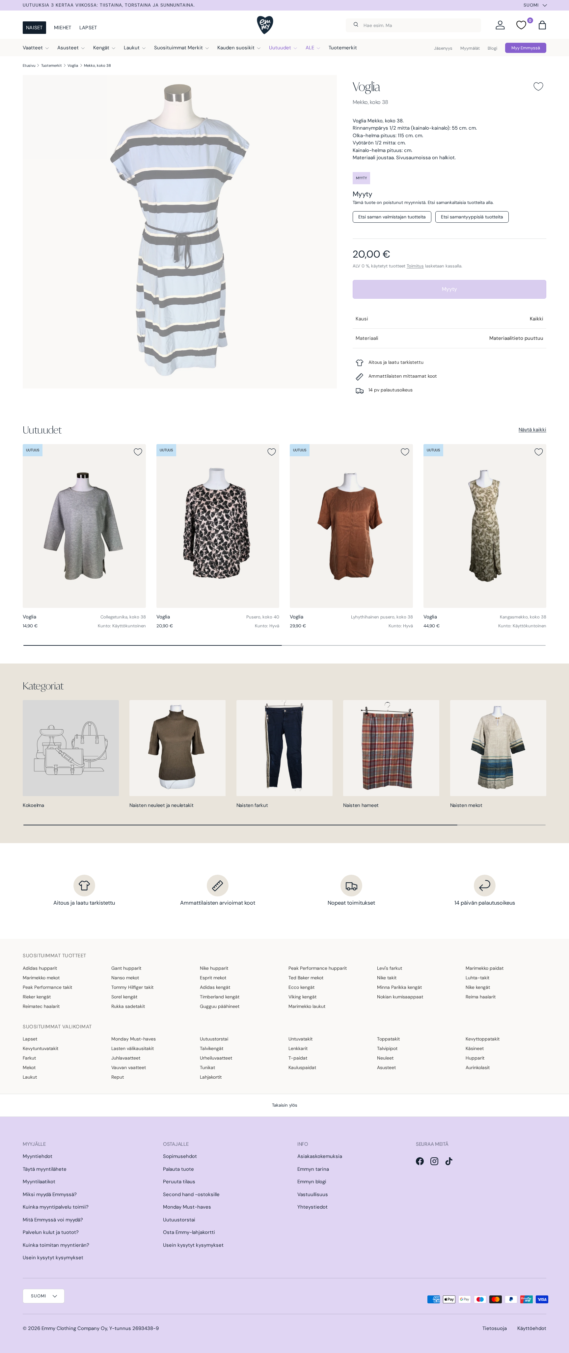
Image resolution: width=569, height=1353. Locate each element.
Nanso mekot (125, 978)
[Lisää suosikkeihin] (538, 86)
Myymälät (470, 48)
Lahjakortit (211, 1077)
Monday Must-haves (133, 1039)
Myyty (449, 289)
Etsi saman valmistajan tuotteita (392, 217)
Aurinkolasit (478, 1067)
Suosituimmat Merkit (178, 47)
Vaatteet (33, 47)
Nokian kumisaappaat (400, 997)
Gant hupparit (126, 968)
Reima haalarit (481, 997)
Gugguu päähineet (219, 1006)
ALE (310, 47)
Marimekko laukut (306, 1006)
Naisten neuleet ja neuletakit (161, 805)
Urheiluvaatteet (216, 1058)
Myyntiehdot (37, 1156)
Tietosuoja (494, 1328)
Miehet (62, 27)
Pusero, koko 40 (262, 617)
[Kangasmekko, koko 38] (485, 526)
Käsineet (475, 1048)
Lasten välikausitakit (132, 1048)
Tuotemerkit (343, 47)
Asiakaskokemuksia (319, 1156)
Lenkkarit (298, 1048)
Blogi (492, 48)
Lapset (88, 27)
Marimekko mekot (41, 978)
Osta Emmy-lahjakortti (189, 1232)
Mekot (29, 1067)
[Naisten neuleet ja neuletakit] (177, 748)
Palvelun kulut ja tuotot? (51, 1232)
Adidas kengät (215, 987)
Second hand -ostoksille (191, 1194)
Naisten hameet (361, 805)
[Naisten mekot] (498, 748)
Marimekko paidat (484, 968)
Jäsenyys (443, 48)
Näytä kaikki (532, 429)
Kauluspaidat (302, 1067)
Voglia (73, 65)
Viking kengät (302, 997)
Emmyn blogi (311, 1181)
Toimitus (415, 266)
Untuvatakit (300, 1039)
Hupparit (475, 1058)
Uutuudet (280, 47)
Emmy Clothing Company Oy (74, 1328)
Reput (117, 1077)
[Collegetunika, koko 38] (84, 526)
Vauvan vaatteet (128, 1067)
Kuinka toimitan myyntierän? (56, 1245)
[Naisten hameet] (391, 748)
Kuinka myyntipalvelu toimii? (56, 1207)
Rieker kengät (37, 997)
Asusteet (68, 47)
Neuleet (385, 1058)
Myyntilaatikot (39, 1181)
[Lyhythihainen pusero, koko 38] (351, 526)
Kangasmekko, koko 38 (523, 617)
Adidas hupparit (40, 968)
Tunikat (207, 1067)
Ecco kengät (301, 987)
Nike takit (386, 978)
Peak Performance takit (47, 987)
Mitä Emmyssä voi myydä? (53, 1219)
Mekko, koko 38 (97, 65)
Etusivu (29, 65)
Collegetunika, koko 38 (123, 617)
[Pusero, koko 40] (218, 526)
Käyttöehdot (531, 1328)
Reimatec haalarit (41, 1006)
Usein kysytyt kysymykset (53, 1257)
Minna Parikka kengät (399, 987)
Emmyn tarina (313, 1169)
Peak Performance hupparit (317, 968)
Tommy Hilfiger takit (132, 987)
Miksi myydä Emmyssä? (50, 1194)
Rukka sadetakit (128, 1006)
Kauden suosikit (236, 47)
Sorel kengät (124, 997)
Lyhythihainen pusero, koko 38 (382, 617)
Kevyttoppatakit (483, 1039)
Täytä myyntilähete (45, 1169)
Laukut (132, 47)
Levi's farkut (389, 968)
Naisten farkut (252, 805)
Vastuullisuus (312, 1194)
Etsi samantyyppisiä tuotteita (472, 217)
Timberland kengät (219, 997)
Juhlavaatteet (125, 1058)
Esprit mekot (213, 978)
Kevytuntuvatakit (40, 1048)
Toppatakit (388, 1039)
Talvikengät (211, 1048)
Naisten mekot (466, 805)
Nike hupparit (214, 968)
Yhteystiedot (312, 1207)
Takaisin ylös (284, 1105)
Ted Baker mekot (305, 978)
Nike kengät (478, 987)
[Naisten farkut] (284, 748)
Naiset (34, 27)
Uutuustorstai (214, 1039)
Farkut (29, 1058)
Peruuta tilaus (179, 1181)
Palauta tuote (178, 1169)
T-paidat (297, 1058)
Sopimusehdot (180, 1156)
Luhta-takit (477, 978)
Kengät (101, 47)
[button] (542, 25)
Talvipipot (387, 1048)
